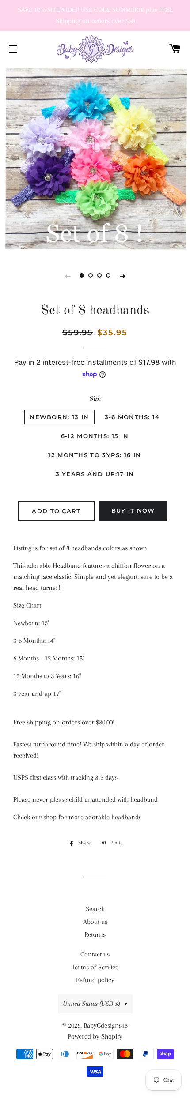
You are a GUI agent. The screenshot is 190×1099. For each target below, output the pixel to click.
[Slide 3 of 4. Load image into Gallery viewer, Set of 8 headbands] (99, 275)
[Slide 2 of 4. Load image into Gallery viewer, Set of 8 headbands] (90, 275)
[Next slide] (122, 275)
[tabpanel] (95, 160)
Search (95, 909)
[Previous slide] (67, 275)
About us (95, 922)
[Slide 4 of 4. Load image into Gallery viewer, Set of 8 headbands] (108, 275)
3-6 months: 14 (132, 416)
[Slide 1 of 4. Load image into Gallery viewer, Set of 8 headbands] (81, 275)
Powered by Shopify (95, 1036)
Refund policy (95, 980)
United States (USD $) (91, 1004)
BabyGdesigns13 (106, 1025)
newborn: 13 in (59, 416)
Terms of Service (95, 967)
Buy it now (133, 510)
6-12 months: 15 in (95, 435)
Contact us (95, 954)
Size (95, 398)
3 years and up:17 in (95, 473)
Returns (95, 934)
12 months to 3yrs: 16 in (94, 454)
